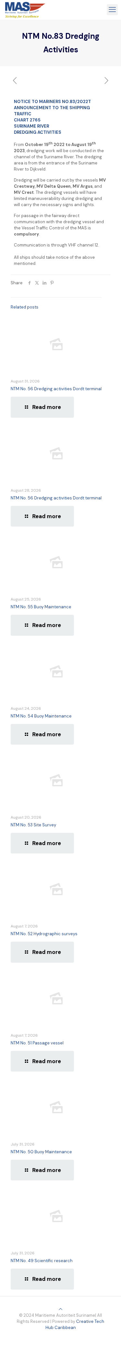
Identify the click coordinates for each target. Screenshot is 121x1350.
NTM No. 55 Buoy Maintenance (41, 607)
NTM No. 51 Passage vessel (37, 1043)
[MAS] (25, 10)
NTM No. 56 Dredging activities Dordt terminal (56, 389)
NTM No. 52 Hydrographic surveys (44, 934)
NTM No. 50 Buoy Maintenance (41, 1152)
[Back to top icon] (60, 1309)
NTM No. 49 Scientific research (42, 1260)
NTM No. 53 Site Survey (33, 825)
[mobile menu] (112, 9)
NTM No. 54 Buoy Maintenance (41, 716)
